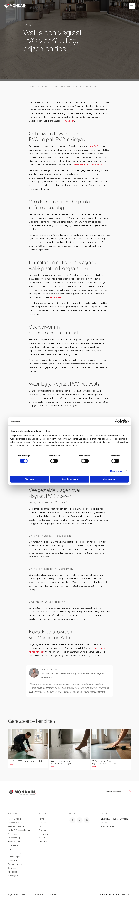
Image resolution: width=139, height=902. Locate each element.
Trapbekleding (14, 838)
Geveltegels (12, 868)
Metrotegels (13, 845)
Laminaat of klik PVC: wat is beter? (86, 165)
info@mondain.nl (107, 827)
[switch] (54, 461)
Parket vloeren (14, 842)
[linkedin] (80, 820)
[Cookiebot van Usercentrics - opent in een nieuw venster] (117, 421)
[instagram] (87, 820)
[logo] (15, 5)
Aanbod (42, 827)
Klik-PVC (94, 146)
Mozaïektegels (14, 857)
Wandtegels (13, 876)
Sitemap (53, 895)
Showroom (43, 834)
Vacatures (43, 842)
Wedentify (125, 895)
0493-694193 (106, 823)
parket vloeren (56, 298)
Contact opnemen (113, 792)
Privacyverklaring (39, 895)
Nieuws (44, 86)
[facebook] (72, 820)
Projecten (42, 830)
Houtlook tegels (14, 853)
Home (31, 86)
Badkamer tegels (15, 864)
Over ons (42, 823)
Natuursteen (13, 834)
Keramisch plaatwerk (16, 827)
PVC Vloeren (13, 861)
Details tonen (116, 471)
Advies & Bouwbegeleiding (19, 830)
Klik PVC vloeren (14, 819)
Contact (42, 845)
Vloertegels (12, 872)
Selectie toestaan (69, 479)
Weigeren (29, 479)
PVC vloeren (68, 121)
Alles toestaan (109, 479)
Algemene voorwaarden (18, 895)
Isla (9, 849)
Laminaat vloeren (15, 823)
